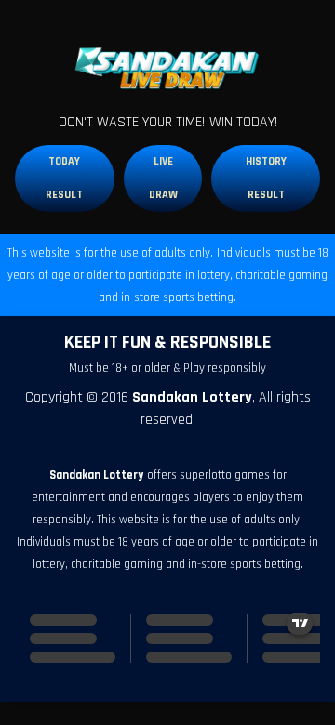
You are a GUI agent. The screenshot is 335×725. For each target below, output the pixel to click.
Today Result (64, 178)
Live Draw (163, 178)
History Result (266, 178)
